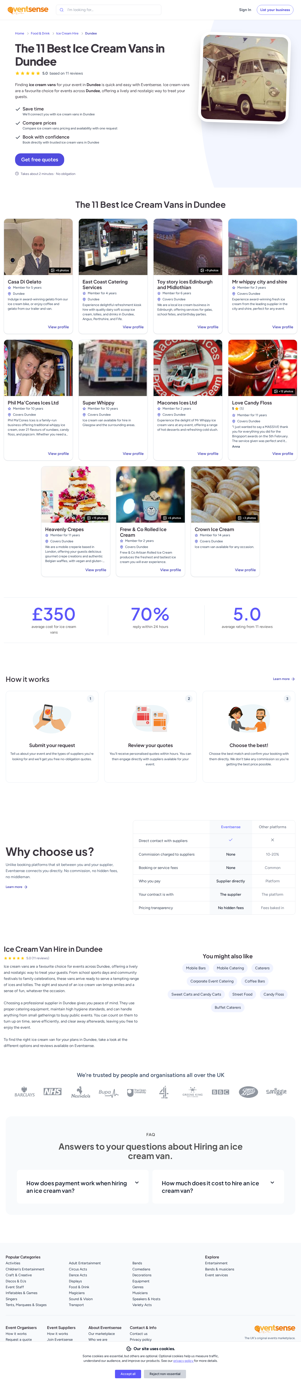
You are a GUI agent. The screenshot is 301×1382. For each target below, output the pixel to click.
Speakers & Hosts (146, 1299)
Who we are (97, 1339)
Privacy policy (141, 1339)
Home (19, 33)
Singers (11, 1299)
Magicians (77, 1293)
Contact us (138, 1334)
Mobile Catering (230, 968)
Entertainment (216, 1263)
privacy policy (183, 1361)
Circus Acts (78, 1269)
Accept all (128, 1374)
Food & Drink (40, 33)
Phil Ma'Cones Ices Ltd (33, 402)
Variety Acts (142, 1305)
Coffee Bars (255, 981)
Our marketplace (101, 1334)
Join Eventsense (60, 1339)
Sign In (245, 10)
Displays (75, 1281)
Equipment (141, 1281)
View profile (58, 327)
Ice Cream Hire (67, 33)
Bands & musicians (219, 1269)
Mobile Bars (196, 968)
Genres (137, 1287)
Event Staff (15, 1287)
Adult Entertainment (85, 1263)
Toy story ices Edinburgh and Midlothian (185, 284)
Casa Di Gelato (24, 281)
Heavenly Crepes (64, 529)
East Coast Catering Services (105, 284)
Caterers (262, 968)
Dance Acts (78, 1275)
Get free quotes (39, 159)
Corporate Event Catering (212, 981)
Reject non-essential (165, 1374)
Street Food (242, 994)
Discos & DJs (16, 1281)
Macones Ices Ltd (177, 402)
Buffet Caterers (228, 1007)
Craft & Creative (19, 1275)
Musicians (140, 1293)
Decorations (141, 1275)
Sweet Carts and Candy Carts (196, 994)
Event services (216, 1275)
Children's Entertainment (25, 1269)
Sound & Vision (81, 1299)
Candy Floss (274, 994)
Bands (137, 1263)
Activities (13, 1263)
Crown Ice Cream (214, 529)
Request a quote (19, 1339)
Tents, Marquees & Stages (26, 1305)
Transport (76, 1305)
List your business (275, 10)
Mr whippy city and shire (259, 281)
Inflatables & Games (21, 1293)
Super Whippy (99, 402)
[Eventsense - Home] (28, 9)
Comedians (141, 1269)
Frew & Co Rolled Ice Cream (143, 532)
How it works (16, 1334)
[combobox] (89, 9)
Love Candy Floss (252, 402)
